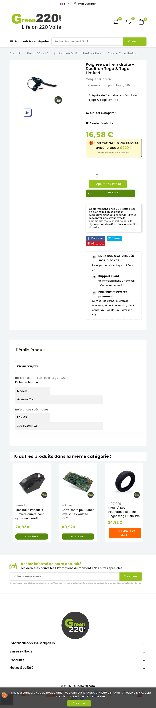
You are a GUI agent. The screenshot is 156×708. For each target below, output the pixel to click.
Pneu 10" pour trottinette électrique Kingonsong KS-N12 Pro (124, 512)
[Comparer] (116, 21)
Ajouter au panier (108, 184)
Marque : (92, 79)
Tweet (116, 238)
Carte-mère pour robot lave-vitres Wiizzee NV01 (78, 514)
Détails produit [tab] (30, 350)
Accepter (79, 703)
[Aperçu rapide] (53, 470)
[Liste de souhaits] (128, 21)
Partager (97, 238)
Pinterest (97, 243)
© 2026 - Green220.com (78, 686)
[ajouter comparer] (53, 486)
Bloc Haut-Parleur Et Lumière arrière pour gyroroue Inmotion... (29, 514)
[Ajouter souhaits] (53, 478)
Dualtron (105, 79)
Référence (93, 85)
